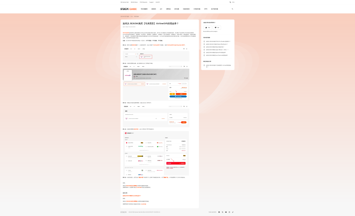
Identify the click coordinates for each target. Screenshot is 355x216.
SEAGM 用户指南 (125, 16)
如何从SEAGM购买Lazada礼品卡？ (132, 195)
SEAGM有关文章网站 (131, 185)
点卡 (132, 16)
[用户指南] (129, 9)
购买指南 (136, 16)
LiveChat (138, 187)
